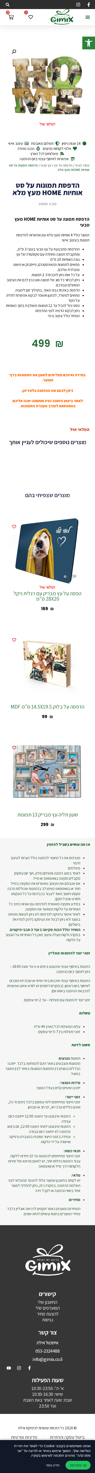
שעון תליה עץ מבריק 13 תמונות (47, 814)
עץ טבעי (45, 165)
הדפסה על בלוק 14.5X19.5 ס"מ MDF (47, 706)
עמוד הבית (82, 165)
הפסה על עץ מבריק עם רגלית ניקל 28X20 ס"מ (47, 596)
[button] (88, 43)
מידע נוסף (52, 1465)
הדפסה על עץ (63, 165)
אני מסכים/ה (78, 1465)
